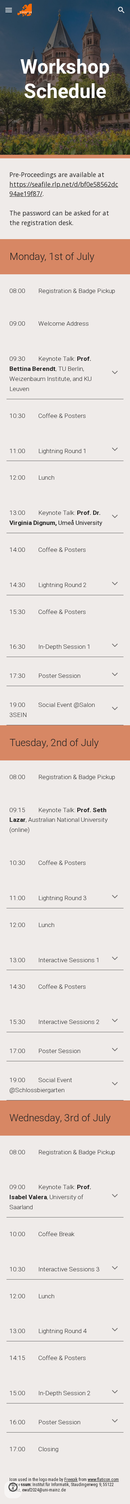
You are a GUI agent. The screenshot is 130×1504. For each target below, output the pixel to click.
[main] (65, 79)
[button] (8, 10)
